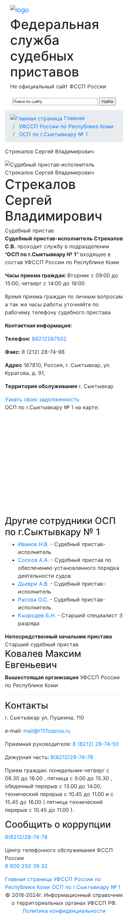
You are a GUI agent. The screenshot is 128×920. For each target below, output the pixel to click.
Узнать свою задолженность (42, 399)
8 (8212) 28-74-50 (96, 744)
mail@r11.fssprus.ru (46, 730)
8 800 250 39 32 (26, 866)
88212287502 (49, 338)
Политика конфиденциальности (64, 910)
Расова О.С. (33, 599)
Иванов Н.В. (33, 544)
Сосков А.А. (33, 560)
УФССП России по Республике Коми (66, 126)
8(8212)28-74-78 (72, 757)
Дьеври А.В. (33, 583)
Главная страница (28, 879)
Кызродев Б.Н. (37, 615)
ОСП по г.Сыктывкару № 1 (53, 134)
